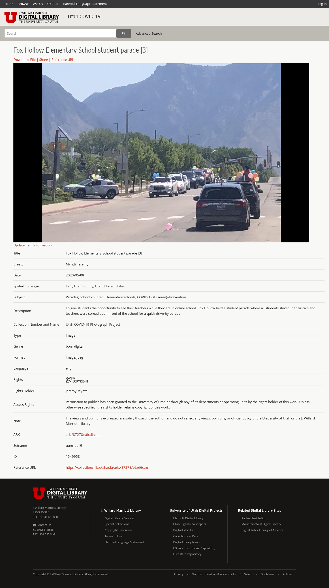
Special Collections (117, 524)
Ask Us (38, 4)
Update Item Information (32, 245)
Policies (288, 574)
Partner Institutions (254, 518)
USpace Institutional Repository (194, 548)
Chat (54, 4)
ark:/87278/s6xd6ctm (83, 434)
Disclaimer (267, 574)
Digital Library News (186, 542)
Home (8, 4)
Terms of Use (113, 536)
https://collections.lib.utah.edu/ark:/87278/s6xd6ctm (107, 467)
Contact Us (43, 525)
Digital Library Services (120, 518)
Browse (23, 4)
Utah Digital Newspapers (189, 524)
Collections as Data (185, 536)
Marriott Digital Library (188, 518)
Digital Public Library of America (262, 530)
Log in (322, 4)
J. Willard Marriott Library (49, 508)
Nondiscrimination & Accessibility (214, 574)
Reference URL (62, 59)
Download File (24, 59)
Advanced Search (149, 33)
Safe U (248, 574)
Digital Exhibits (183, 530)
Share (43, 59)
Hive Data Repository (187, 554)
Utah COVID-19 (84, 16)
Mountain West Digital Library (261, 524)
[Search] (123, 33)
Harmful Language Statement (85, 4)
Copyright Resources (118, 530)
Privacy (179, 574)
